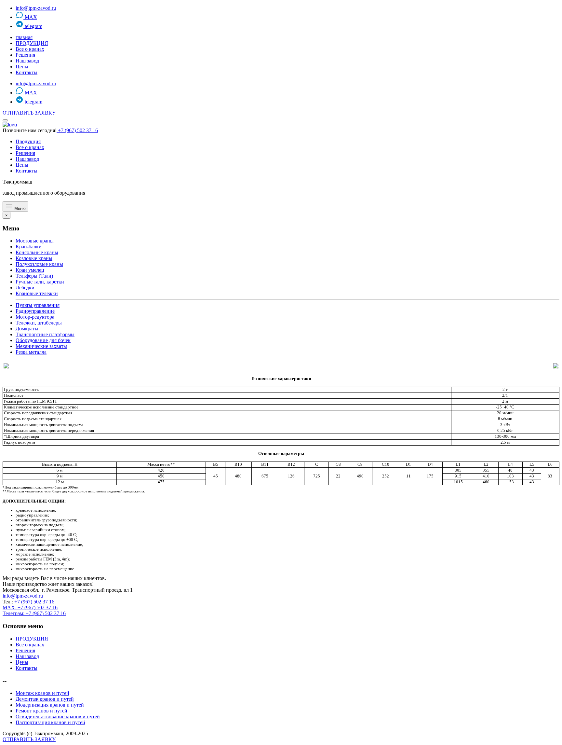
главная (24, 37)
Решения (25, 55)
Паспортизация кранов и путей (50, 722)
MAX (30, 17)
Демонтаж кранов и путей (45, 699)
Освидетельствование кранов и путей (58, 716)
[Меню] (5, 120)
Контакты (26, 72)
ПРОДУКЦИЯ (32, 43)
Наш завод (27, 60)
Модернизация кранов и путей (50, 705)
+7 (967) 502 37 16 (77, 130)
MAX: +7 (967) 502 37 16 (30, 607)
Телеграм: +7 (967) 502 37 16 (34, 613)
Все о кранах (30, 49)
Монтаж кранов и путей (42, 693)
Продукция (28, 141)
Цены (22, 66)
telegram (32, 26)
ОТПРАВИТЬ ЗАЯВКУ (29, 113)
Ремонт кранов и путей (41, 710)
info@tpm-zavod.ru (36, 8)
